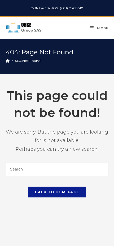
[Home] (8, 61)
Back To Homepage (57, 192)
